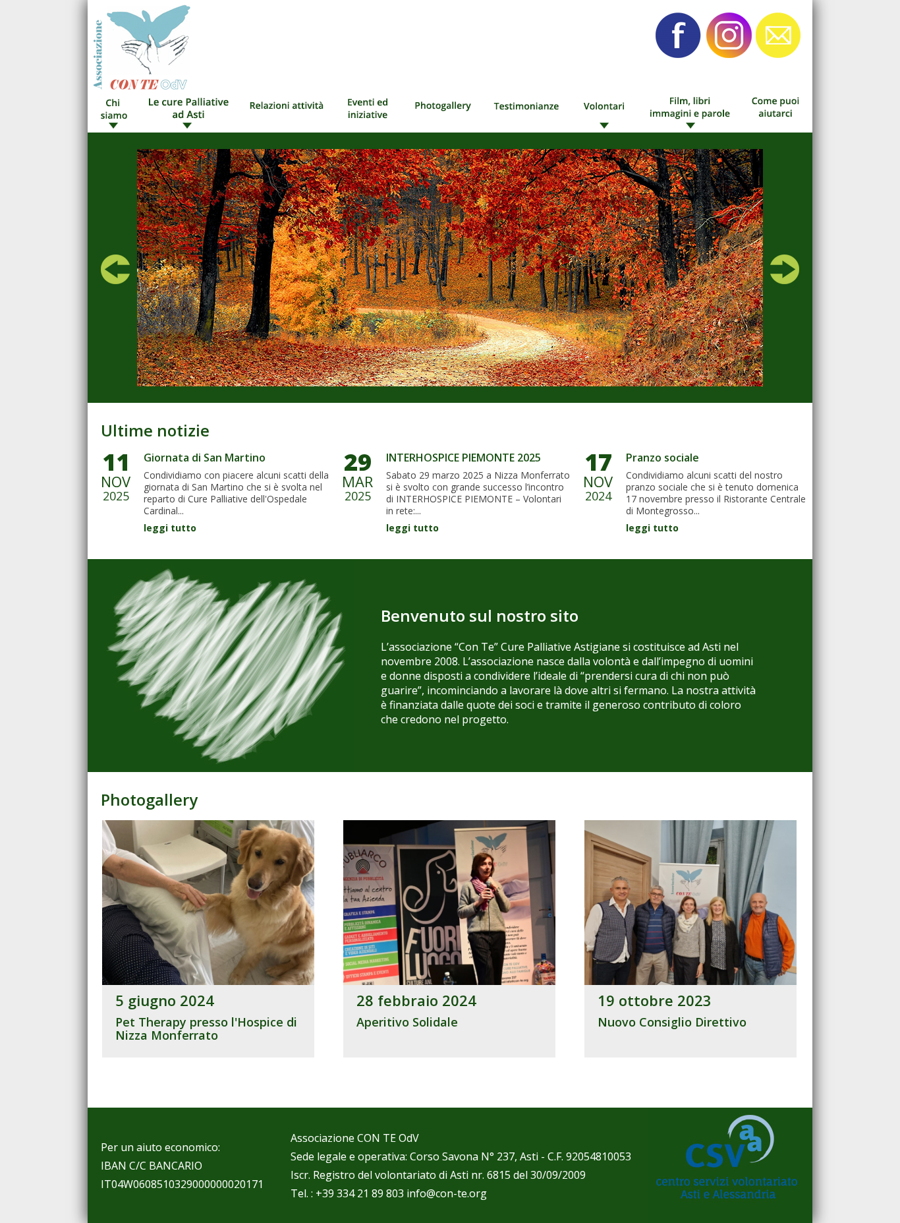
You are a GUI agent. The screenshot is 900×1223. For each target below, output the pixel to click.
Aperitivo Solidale (407, 1022)
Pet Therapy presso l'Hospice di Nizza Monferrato (206, 1028)
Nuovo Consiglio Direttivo (672, 1022)
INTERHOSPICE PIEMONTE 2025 (463, 457)
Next (784, 269)
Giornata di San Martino (205, 457)
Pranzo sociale (662, 457)
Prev (115, 269)
